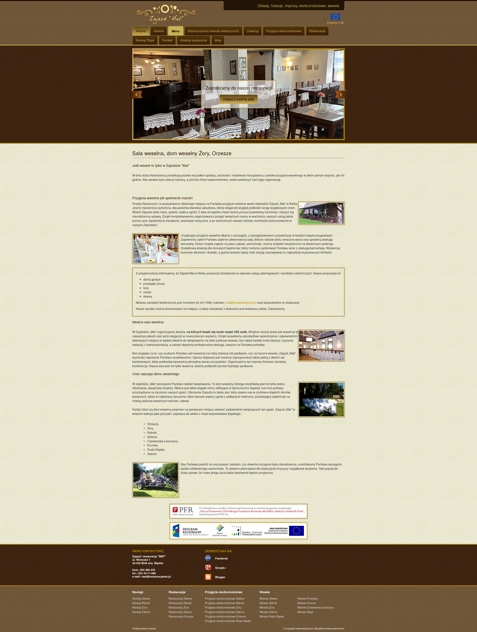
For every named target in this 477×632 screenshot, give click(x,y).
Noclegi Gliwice (141, 598)
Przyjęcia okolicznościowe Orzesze (225, 616)
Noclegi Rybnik (141, 603)
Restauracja (317, 31)
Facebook (221, 558)
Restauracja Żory (179, 607)
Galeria (159, 31)
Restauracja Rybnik (180, 603)
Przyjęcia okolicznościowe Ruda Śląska (228, 621)
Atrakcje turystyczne (193, 40)
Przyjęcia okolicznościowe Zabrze (224, 612)
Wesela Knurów (306, 603)
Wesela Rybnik (268, 603)
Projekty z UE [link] (335, 22)
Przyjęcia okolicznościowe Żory (223, 607)
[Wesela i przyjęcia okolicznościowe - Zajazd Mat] (166, 14)
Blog (218, 40)
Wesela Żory (267, 607)
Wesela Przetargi (307, 598)
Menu (176, 31)
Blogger (220, 577)
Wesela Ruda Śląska (272, 616)
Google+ (220, 568)
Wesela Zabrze (268, 612)
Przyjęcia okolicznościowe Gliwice (224, 598)
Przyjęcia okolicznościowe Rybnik (224, 603)
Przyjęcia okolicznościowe (283, 31)
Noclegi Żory (139, 607)
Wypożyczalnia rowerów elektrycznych (213, 31)
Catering (252, 31)
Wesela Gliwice (268, 598)
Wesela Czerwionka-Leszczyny (315, 607)
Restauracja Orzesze (181, 616)
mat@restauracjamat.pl (241, 302)
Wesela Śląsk (305, 612)
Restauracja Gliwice (180, 598)
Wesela (141, 31)
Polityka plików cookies (144, 628)
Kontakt (167, 40)
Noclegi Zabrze (141, 612)
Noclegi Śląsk (145, 40)
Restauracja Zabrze (180, 612)
